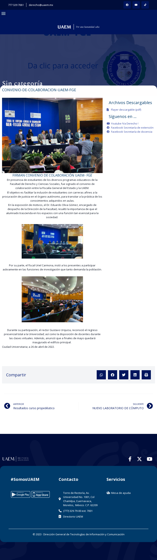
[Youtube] (136, 5)
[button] (3, 13)
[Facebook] (127, 5)
